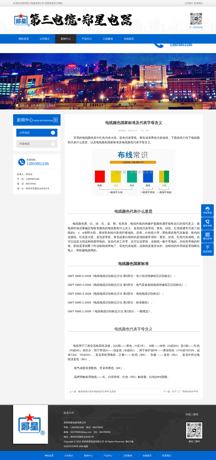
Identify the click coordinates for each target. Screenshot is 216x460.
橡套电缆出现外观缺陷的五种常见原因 (97, 391)
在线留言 (129, 38)
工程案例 (108, 38)
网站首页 (24, 38)
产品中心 (87, 38)
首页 (33, 105)
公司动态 (51, 105)
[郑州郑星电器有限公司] (78, 20)
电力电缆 (142, 276)
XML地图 (83, 446)
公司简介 (189, 3)
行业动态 (24, 143)
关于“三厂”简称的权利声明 (185, 391)
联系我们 (198, 3)
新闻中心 (66, 38)
